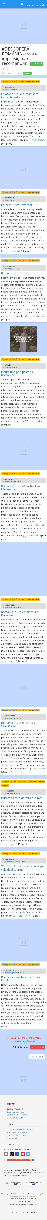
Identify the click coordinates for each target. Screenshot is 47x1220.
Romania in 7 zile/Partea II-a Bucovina (19, 613)
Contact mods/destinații (17, 1115)
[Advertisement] (23, 569)
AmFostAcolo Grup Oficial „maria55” (19, 1160)
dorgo (9, 200)
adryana (10, 89)
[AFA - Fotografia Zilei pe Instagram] (12, 1153)
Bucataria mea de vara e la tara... (23, 798)
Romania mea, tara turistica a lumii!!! (21, 978)
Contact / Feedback (15, 1109)
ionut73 (10, 793)
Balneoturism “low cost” (17, 273)
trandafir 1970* (12, 862)
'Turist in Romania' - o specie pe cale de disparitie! (22, 867)
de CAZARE (36, 63)
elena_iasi (10, 367)
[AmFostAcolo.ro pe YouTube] (23, 1153)
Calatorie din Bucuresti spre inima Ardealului (19, 95)
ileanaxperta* (12, 973)
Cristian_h (10, 482)
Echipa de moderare (15, 1112)
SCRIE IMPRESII (37, 1047)
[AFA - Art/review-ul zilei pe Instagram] (6, 1153)
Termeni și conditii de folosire (20, 1129)
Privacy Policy (12, 1138)
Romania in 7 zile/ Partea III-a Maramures (20, 487)
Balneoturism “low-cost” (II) (19, 205)
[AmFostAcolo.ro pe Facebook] (17, 1153)
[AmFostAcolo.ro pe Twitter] (28, 1153)
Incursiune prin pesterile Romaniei (17, 373)
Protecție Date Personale (18, 1135)
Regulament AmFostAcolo (18, 1132)
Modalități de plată (15, 1118)
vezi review (38, 139)
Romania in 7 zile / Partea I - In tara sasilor (21, 724)
